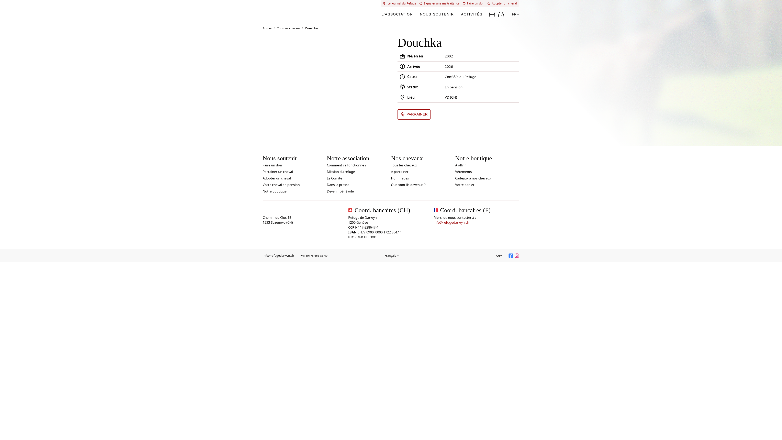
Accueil (267, 28)
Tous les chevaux (288, 28)
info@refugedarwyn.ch (451, 222)
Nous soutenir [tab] (437, 14)
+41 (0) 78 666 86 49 (314, 255)
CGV (499, 255)
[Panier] (492, 14)
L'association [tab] (397, 14)
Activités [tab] (472, 14)
